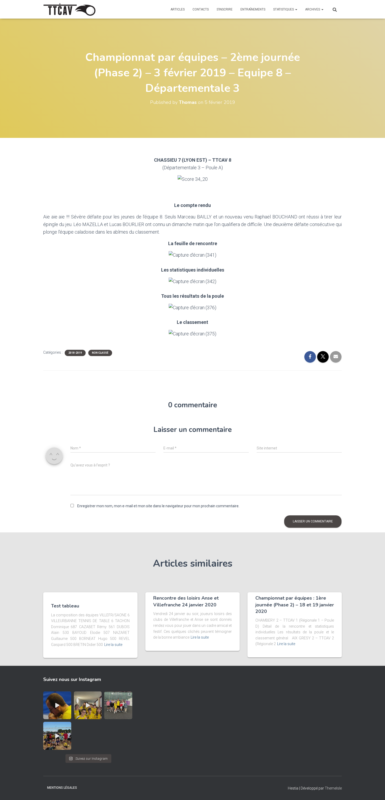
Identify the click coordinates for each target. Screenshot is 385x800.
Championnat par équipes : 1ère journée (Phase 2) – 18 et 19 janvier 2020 (294, 604)
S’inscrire (225, 9)
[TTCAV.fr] (69, 9)
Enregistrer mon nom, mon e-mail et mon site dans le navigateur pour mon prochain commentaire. (158, 506)
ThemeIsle (333, 788)
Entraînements (252, 9)
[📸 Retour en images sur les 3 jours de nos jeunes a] (118, 705)
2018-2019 (75, 352)
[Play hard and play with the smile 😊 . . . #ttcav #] (88, 705)
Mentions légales (62, 788)
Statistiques (284, 9)
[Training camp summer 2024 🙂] (57, 736)
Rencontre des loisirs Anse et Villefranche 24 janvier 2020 (186, 601)
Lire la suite (113, 645)
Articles (177, 9)
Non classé (100, 352)
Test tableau (65, 606)
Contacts (200, 9)
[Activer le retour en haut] (374, 789)
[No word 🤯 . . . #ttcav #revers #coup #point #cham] (57, 705)
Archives (313, 9)
